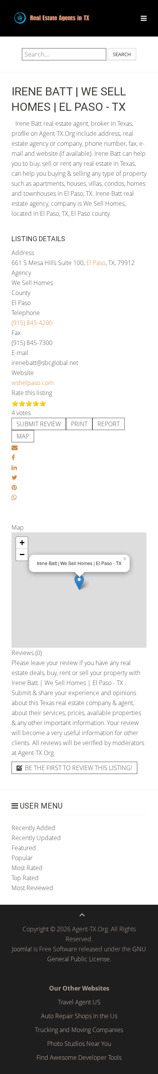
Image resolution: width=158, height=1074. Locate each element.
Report (108, 424)
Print (79, 424)
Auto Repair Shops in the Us (79, 1016)
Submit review (38, 424)
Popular (22, 858)
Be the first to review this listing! (77, 768)
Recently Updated (36, 838)
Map (22, 436)
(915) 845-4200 (32, 323)
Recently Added (33, 828)
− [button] (22, 554)
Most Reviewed (32, 888)
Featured (24, 848)
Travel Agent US (79, 1002)
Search (122, 54)
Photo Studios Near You (79, 1043)
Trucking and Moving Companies (79, 1030)
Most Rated (27, 868)
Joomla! (22, 949)
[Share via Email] (15, 447)
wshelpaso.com (33, 383)
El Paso (95, 262)
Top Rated (25, 878)
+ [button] (22, 542)
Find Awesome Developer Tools (79, 1057)
